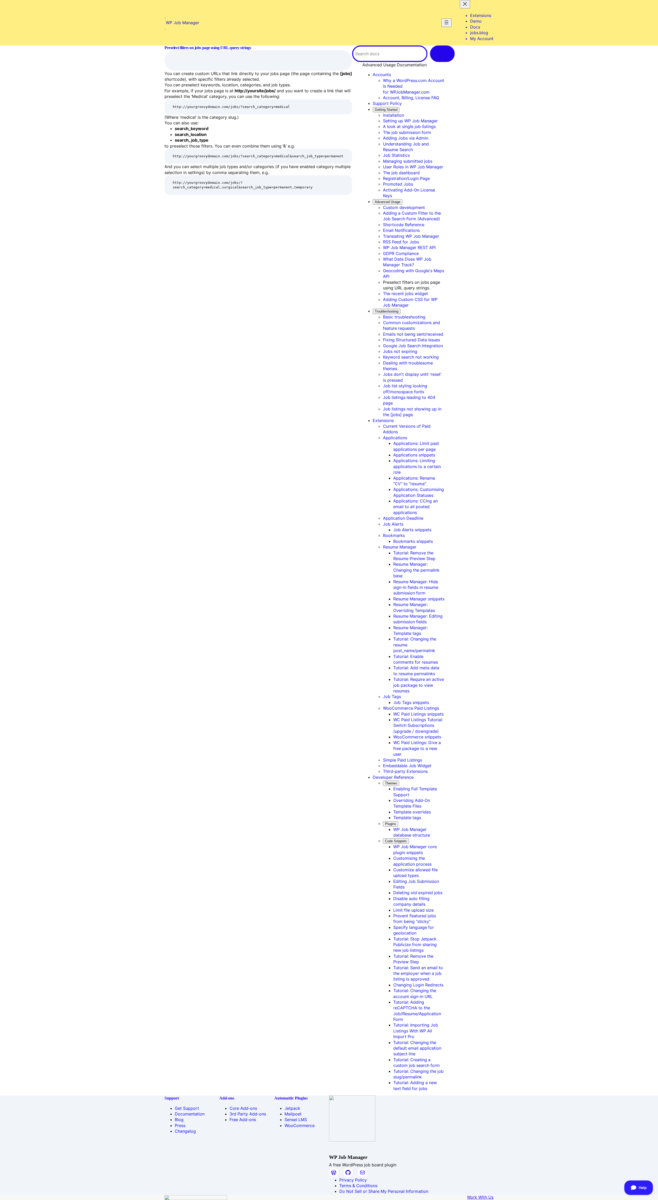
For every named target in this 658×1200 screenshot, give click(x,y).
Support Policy (387, 103)
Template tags (407, 817)
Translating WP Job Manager (411, 236)
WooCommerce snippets (417, 736)
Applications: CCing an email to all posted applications (415, 506)
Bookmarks (394, 535)
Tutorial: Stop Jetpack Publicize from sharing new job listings (415, 944)
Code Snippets (396, 841)
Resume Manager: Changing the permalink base (416, 570)
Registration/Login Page (406, 178)
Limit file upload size (413, 910)
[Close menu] (465, 4)
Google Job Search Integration (413, 345)
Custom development (404, 207)
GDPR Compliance (401, 253)
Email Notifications (401, 230)
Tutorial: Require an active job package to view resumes (418, 685)
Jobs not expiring (400, 351)
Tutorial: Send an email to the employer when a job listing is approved (418, 973)
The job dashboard (401, 172)
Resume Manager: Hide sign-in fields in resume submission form (415, 587)
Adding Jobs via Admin (405, 138)
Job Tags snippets (411, 702)
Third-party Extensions (405, 771)
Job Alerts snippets (412, 529)
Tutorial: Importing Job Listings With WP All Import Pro (415, 1030)
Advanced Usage (387, 202)
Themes (391, 783)
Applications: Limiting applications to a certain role (417, 466)
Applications (395, 437)
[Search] (442, 53)
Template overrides (412, 811)
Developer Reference (393, 777)
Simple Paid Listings (402, 760)
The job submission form (407, 132)
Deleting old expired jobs (417, 892)
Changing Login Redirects (418, 984)
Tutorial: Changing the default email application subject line (417, 1048)
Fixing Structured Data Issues (411, 339)
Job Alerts (393, 524)
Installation (393, 115)
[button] (394, 64)
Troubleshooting (386, 311)
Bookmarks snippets (413, 541)
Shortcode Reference (403, 224)
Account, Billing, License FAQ (411, 97)
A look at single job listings (409, 126)
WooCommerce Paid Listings (411, 708)
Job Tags (392, 696)
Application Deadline (403, 518)
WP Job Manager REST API (409, 247)
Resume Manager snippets (418, 598)
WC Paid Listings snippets (418, 714)
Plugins (390, 824)
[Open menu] (446, 23)
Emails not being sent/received (413, 334)
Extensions (383, 420)
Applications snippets (414, 454)
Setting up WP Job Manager (410, 120)
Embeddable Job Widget (407, 765)
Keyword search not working (411, 357)
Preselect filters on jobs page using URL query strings (207, 47)
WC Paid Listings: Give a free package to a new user (417, 748)
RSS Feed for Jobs (401, 241)
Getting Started (386, 110)
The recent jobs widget (405, 293)
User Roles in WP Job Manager (413, 166)
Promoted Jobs (398, 184)
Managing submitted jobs (407, 161)
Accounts (382, 74)
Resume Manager (399, 546)
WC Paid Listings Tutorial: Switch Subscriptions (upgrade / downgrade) (418, 725)
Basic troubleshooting (404, 316)
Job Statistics (396, 155)
